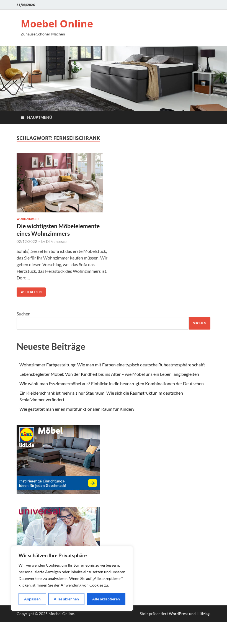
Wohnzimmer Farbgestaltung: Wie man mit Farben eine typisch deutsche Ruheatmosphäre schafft (112, 364)
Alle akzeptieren (106, 599)
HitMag (203, 613)
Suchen (23, 313)
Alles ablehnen (66, 599)
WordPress (178, 613)
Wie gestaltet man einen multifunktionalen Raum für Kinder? (76, 409)
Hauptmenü (39, 117)
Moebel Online (57, 23)
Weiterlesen (29, 290)
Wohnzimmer (27, 219)
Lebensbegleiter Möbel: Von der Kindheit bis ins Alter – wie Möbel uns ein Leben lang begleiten (109, 374)
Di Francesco (56, 241)
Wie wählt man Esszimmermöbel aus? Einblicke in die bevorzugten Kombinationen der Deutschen (111, 383)
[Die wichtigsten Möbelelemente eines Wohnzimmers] (62, 185)
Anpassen (32, 599)
